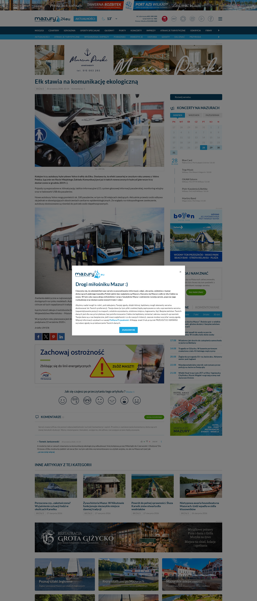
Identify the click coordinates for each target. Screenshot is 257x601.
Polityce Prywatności (119, 320)
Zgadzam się (128, 330)
